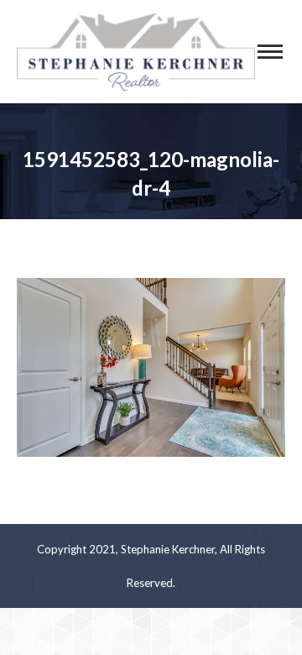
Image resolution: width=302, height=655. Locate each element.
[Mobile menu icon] (270, 51)
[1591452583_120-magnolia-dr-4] (151, 367)
